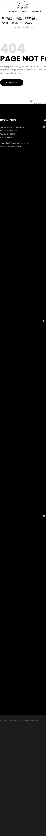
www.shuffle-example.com (11, 146)
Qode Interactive (14, 720)
